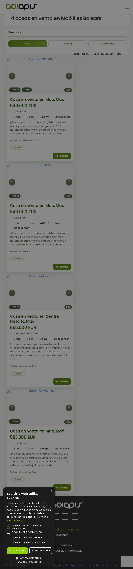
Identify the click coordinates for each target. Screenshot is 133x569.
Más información (15, 520)
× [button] (51, 491)
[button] (29, 558)
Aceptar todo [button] (17, 550)
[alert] (66, 284)
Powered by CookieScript (29, 562)
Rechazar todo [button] (41, 550)
